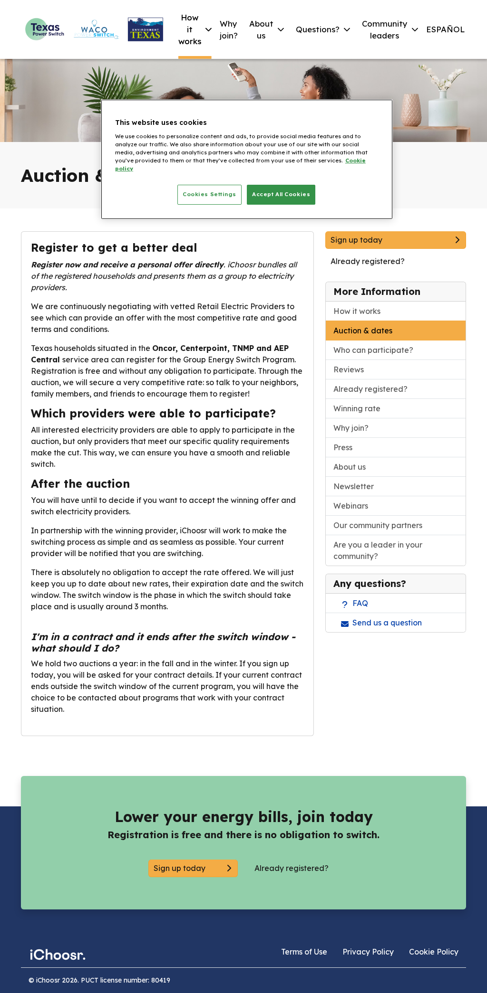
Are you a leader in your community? (377, 550)
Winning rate (356, 408)
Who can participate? (373, 350)
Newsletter (353, 486)
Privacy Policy (368, 951)
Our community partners (377, 525)
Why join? (351, 428)
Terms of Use (304, 951)
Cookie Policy (433, 951)
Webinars (350, 506)
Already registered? (370, 389)
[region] (247, 159)
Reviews (348, 369)
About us (349, 467)
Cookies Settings (209, 194)
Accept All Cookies (281, 194)
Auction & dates (362, 330)
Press (342, 447)
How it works (356, 311)
